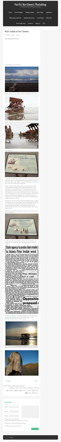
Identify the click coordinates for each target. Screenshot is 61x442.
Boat (21, 387)
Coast (6, 385)
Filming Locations (29, 12)
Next (37, 381)
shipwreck (22, 385)
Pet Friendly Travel (21, 23)
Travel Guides (40, 18)
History (24, 387)
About (10, 12)
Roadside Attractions (29, 18)
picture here (34, 122)
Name (6, 407)
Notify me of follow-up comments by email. (16, 423)
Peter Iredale (16, 385)
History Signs (30, 387)
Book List (30, 23)
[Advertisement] (22, 52)
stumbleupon (11, 390)
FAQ (44, 23)
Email (6, 411)
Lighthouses (49, 12)
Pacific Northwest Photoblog (30, 4)
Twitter (29, 390)
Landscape (37, 387)
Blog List (38, 23)
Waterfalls (49, 18)
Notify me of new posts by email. (13, 426)
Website (6, 416)
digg (18, 390)
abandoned (12, 387)
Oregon (10, 385)
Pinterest (29, 393)
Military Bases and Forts (15, 18)
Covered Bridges (19, 12)
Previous (7, 381)
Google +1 (36, 393)
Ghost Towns (40, 12)
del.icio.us (23, 390)
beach (17, 387)
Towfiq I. (12, 437)
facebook (36, 390)
